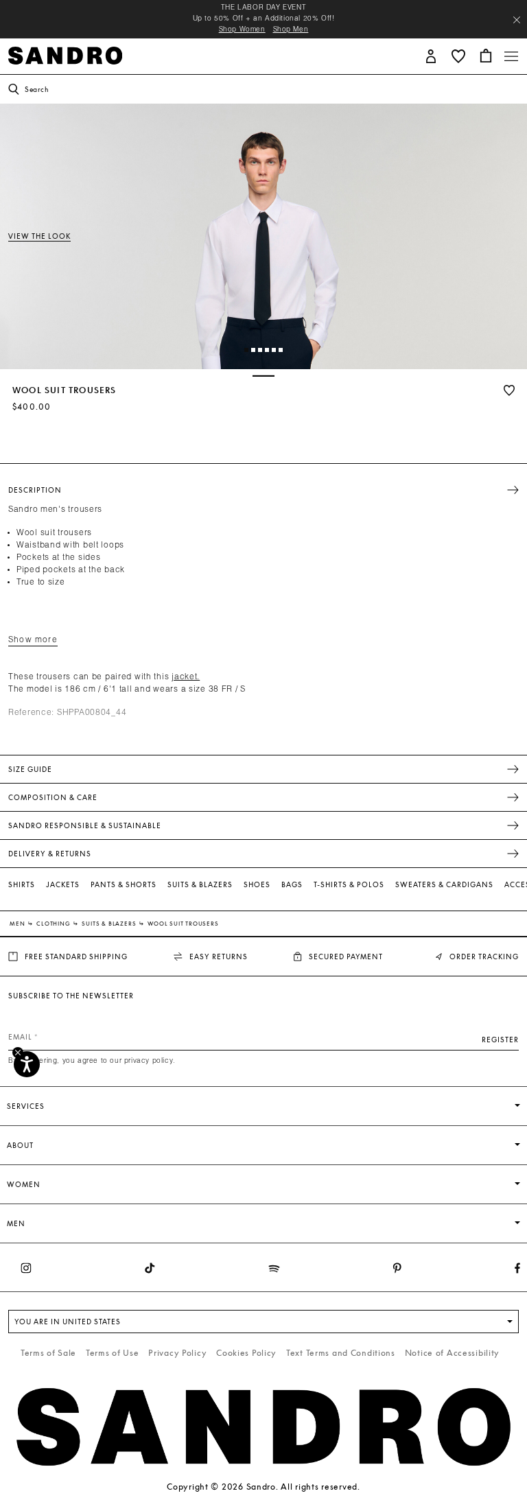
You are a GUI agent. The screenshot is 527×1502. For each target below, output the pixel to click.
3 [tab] (263, 353)
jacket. (186, 677)
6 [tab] (283, 353)
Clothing (54, 923)
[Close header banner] (516, 20)
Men (18, 923)
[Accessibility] (27, 1064)
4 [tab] (270, 353)
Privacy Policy (177, 1353)
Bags (292, 884)
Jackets (63, 884)
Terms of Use (112, 1353)
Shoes (257, 884)
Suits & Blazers (200, 884)
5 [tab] (277, 353)
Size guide (30, 769)
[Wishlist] (509, 390)
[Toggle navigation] (511, 56)
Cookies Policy (246, 1353)
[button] (431, 55)
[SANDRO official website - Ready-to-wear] (65, 54)
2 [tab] (256, 353)
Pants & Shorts (123, 884)
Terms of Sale (48, 1353)
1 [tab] (249, 353)
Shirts (21, 884)
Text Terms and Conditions (340, 1353)
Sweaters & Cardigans (444, 884)
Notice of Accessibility (452, 1353)
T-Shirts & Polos (349, 884)
